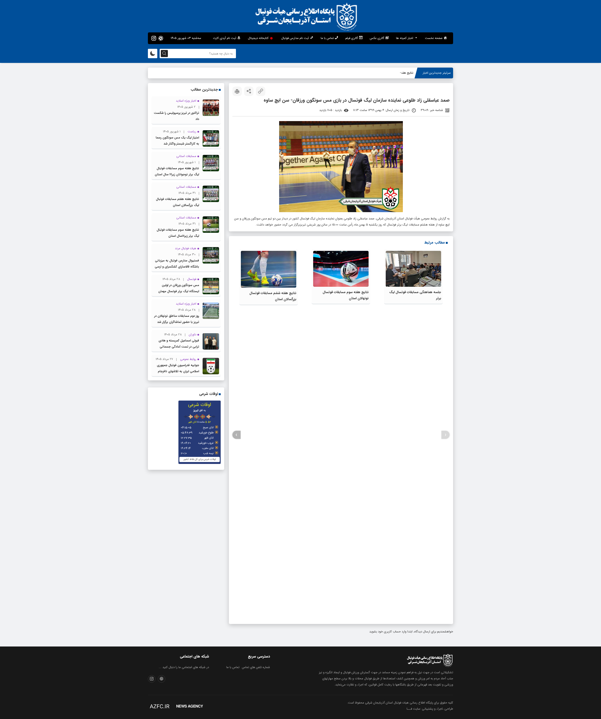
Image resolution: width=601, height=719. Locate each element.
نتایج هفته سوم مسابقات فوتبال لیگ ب (388, 72)
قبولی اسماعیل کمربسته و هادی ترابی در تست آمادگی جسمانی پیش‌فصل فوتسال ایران (178, 346)
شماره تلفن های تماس (256, 667)
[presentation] (445, 435)
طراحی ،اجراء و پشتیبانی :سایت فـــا (430, 708)
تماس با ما (232, 667)
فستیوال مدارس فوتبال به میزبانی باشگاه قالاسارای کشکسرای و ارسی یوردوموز (177, 266)
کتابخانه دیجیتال (258, 38)
